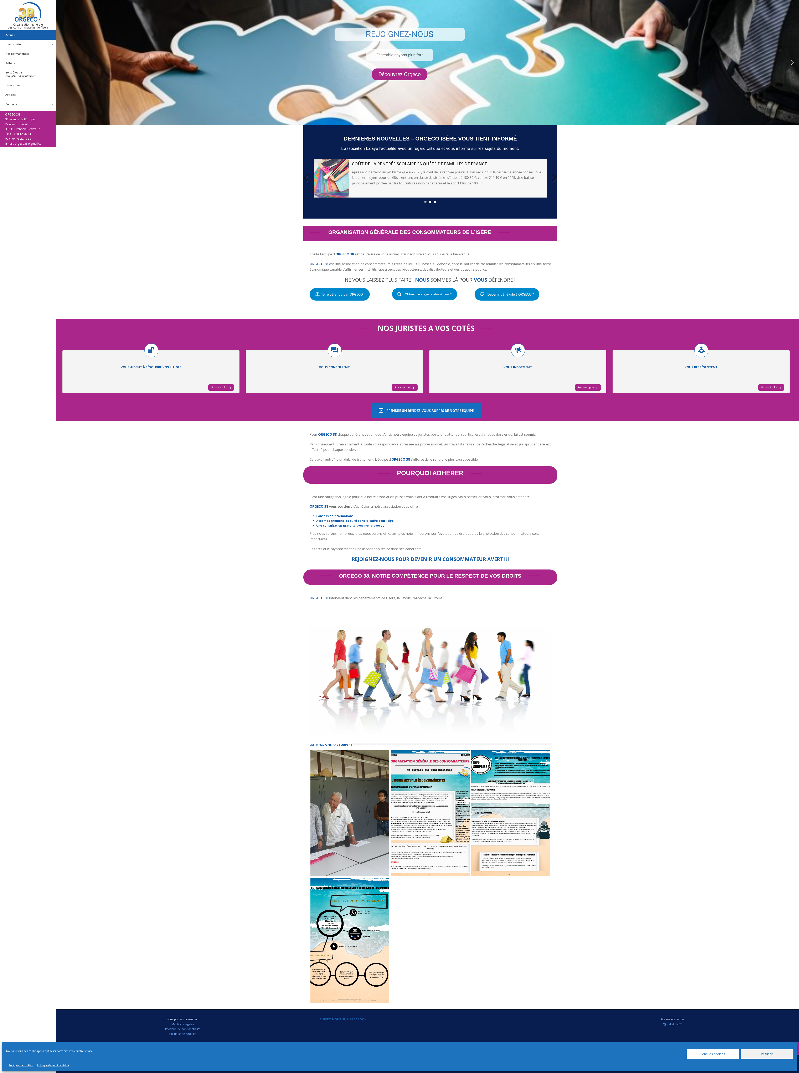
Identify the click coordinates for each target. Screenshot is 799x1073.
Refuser (767, 1054)
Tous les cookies (712, 1054)
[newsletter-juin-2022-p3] (349, 940)
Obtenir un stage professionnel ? (428, 294)
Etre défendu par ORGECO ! (343, 294)
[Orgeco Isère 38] (28, 12)
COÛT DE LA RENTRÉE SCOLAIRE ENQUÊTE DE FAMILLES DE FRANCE (419, 164)
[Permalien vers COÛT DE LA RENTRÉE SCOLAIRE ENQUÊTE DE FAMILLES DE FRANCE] (331, 178)
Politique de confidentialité (53, 1065)
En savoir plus (219, 387)
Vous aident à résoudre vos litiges (151, 367)
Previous (307, 178)
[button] (792, 62)
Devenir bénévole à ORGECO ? (510, 294)
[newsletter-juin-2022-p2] (510, 813)
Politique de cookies (21, 1065)
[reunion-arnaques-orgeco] (349, 813)
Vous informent (518, 367)
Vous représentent (701, 367)
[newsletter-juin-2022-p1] (430, 813)
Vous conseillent (334, 367)
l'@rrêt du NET (672, 1024)
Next (553, 178)
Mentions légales (182, 1024)
